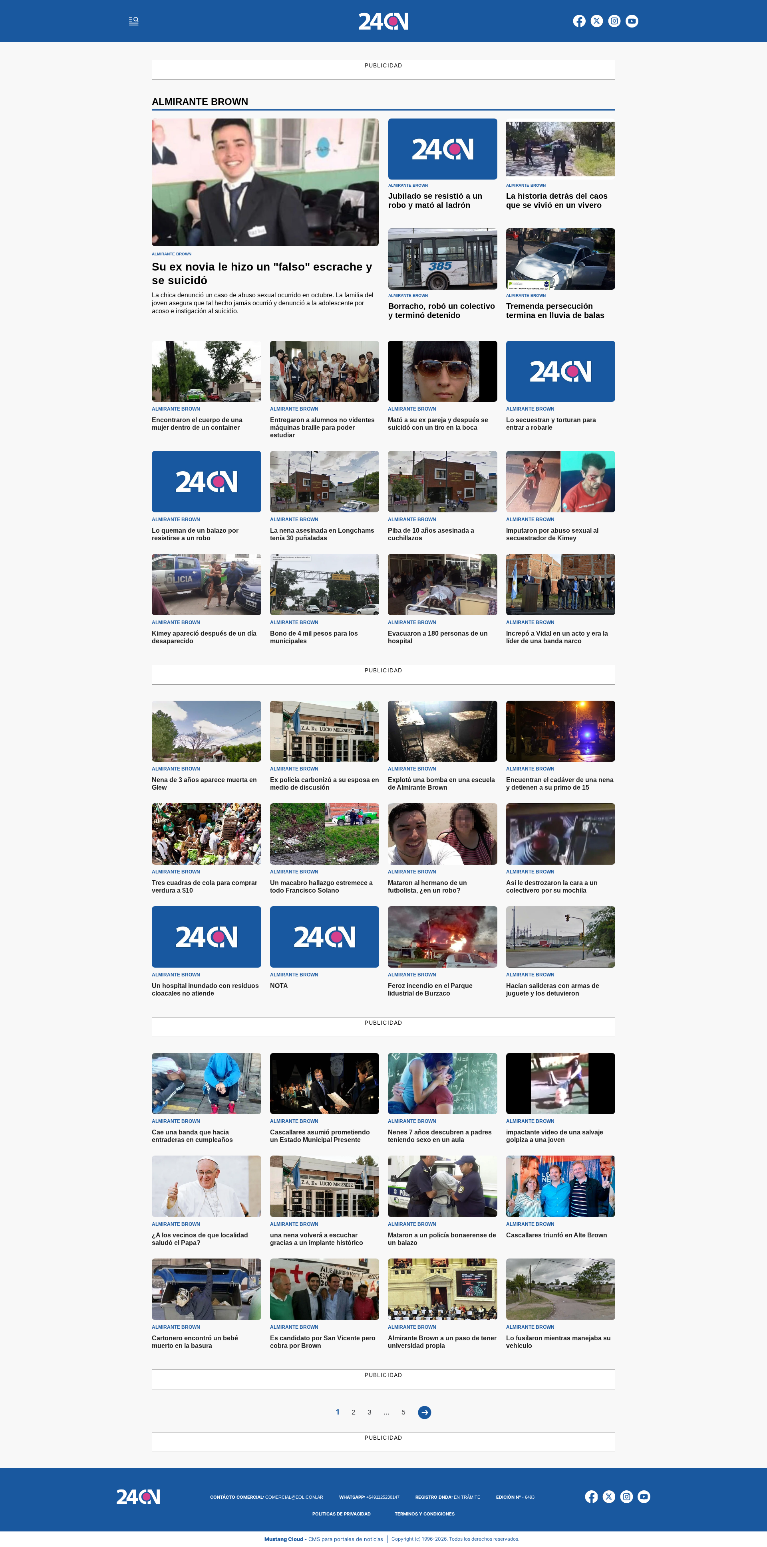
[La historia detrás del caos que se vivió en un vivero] (560, 149)
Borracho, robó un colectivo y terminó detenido (441, 311)
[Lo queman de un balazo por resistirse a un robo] (206, 481)
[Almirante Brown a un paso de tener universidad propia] (442, 1289)
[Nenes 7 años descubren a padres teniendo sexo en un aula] (442, 1083)
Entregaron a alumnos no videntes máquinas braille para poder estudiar (322, 428)
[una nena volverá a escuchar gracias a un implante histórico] (325, 1186)
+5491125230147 (369, 1497)
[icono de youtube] (632, 21)
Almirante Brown (171, 254)
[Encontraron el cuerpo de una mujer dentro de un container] (206, 371)
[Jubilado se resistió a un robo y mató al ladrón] (442, 149)
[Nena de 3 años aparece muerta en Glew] (206, 731)
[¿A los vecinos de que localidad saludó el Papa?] (206, 1186)
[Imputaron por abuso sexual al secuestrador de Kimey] (561, 481)
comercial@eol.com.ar (266, 1497)
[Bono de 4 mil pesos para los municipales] (325, 584)
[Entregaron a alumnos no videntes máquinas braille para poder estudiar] (325, 371)
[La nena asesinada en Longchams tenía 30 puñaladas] (325, 481)
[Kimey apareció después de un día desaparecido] (206, 584)
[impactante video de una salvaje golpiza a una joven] (561, 1083)
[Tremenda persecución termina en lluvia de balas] (560, 258)
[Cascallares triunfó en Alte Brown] (561, 1186)
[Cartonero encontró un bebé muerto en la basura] (206, 1289)
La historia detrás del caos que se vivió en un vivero (557, 200)
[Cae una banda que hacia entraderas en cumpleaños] (206, 1083)
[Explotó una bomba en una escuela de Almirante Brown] (442, 731)
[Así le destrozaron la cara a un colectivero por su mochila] (561, 834)
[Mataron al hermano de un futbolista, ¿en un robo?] (442, 834)
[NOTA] (325, 937)
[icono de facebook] (579, 21)
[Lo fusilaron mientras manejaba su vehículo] (561, 1289)
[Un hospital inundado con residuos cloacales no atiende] (206, 937)
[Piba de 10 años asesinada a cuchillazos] (442, 481)
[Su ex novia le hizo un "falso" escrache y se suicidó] (265, 182)
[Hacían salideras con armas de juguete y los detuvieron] (561, 937)
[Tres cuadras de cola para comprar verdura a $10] (206, 834)
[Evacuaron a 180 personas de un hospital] (442, 584)
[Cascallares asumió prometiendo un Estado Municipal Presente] (325, 1083)
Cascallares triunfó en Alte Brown (556, 1235)
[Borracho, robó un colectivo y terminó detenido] (442, 258)
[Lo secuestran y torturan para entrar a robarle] (561, 371)
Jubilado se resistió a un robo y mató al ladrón (435, 200)
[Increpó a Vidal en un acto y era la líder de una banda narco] (561, 584)
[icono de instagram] (614, 21)
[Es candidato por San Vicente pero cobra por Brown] (325, 1289)
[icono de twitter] (596, 21)
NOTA (279, 985)
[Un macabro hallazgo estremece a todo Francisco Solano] (325, 834)
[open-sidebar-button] (134, 21)
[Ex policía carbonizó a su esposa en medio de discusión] (325, 731)
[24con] (383, 21)
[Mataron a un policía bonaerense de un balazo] (442, 1186)
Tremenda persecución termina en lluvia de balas (555, 311)
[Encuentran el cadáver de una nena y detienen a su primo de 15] (561, 731)
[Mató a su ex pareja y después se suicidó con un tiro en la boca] (442, 371)
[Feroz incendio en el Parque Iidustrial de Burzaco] (442, 937)
